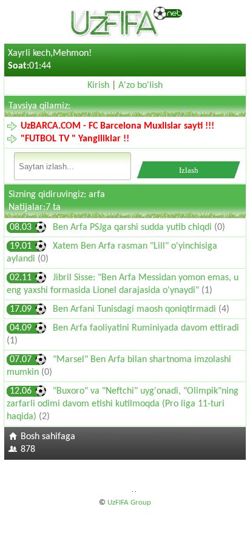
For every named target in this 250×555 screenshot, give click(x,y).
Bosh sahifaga (48, 437)
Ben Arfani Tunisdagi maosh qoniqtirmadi (135, 309)
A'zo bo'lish (140, 85)
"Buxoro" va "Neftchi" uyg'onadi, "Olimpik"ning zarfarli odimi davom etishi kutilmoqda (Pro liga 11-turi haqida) (122, 404)
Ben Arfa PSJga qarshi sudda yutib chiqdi (133, 227)
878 (28, 449)
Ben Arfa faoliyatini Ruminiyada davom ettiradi (146, 328)
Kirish (98, 85)
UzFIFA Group (129, 502)
